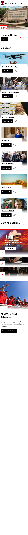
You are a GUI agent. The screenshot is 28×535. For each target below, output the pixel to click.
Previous (2, 20)
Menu (21, 2)
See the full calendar (8, 331)
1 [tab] (20, 37)
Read (3, 39)
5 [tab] (26, 37)
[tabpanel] (14, 23)
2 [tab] (22, 37)
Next (26, 20)
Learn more (9, 248)
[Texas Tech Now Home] (2, 3)
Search (25, 2)
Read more (5, 145)
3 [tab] (23, 37)
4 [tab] (25, 37)
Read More (7, 70)
